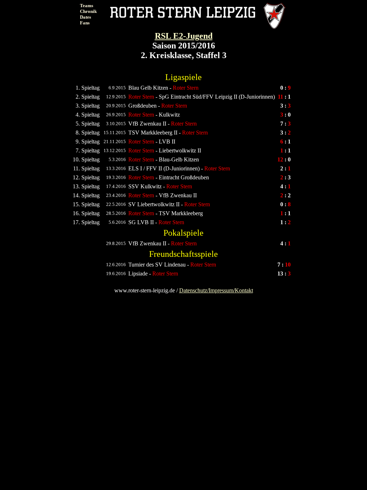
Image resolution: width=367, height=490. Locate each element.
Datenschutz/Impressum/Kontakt (216, 290)
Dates (85, 17)
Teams (86, 5)
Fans (85, 22)
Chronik (88, 11)
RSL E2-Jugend (184, 36)
